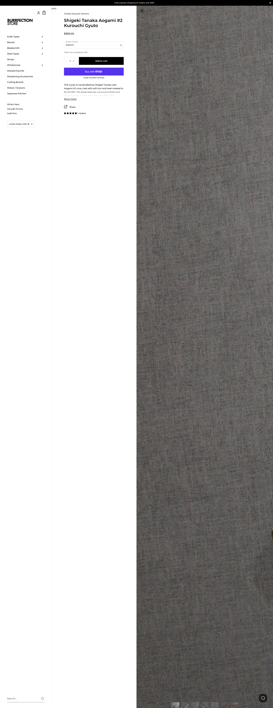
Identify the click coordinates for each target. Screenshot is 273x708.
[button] (70, 113)
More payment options (93, 78)
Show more (70, 99)
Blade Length (72, 42)
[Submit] (42, 698)
